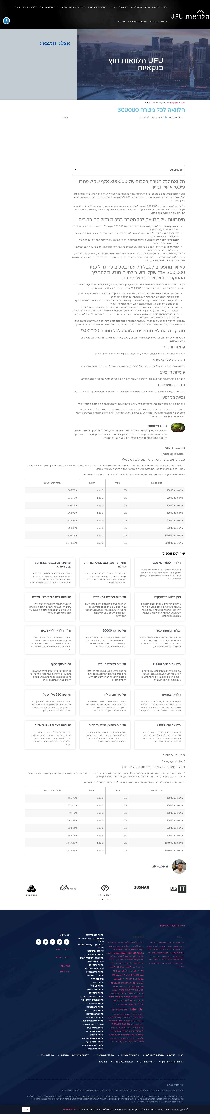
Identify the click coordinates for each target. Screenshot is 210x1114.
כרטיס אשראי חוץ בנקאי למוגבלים (125, 1042)
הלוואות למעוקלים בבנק (94, 1031)
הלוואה (127, 942)
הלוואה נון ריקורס (97, 1035)
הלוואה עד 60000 (169, 725)
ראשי (164, 7)
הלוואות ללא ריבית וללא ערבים (51, 597)
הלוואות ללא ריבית (177, 960)
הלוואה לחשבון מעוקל (95, 1042)
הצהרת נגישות (63, 949)
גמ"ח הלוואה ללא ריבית (56, 630)
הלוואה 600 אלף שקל (167, 563)
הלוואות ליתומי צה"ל (96, 1003)
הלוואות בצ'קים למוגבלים (109, 597)
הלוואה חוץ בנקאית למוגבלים (129, 956)
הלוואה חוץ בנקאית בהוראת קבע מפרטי (161, 949)
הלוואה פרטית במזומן (95, 1007)
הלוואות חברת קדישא (95, 1014)
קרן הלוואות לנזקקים (167, 597)
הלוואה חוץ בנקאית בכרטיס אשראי (119, 953)
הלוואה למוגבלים (130, 963)
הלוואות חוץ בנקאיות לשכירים (120, 1021)
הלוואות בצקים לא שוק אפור (53, 725)
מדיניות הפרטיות (71, 1109)
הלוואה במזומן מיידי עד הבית (107, 725)
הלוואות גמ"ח (48, 7)
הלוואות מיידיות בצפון (95, 1028)
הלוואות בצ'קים (160, 21)
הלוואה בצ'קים (117, 942)
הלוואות (63, 7)
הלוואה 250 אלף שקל (57, 694)
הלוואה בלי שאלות (156, 943)
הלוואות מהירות (114, 1035)
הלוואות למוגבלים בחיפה (94, 1010)
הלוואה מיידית (124, 966)
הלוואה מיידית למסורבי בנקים (123, 997)
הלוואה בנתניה (171, 694)
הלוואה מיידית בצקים (123, 986)
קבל (26, 1109)
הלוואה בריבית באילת (112, 664)
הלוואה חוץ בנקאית (166, 946)
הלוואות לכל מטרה (138, 21)
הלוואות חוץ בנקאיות (125, 1017)
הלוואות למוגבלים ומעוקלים (131, 1027)
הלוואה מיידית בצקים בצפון (93, 1021)
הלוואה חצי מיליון (115, 694)
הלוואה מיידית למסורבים (132, 1000)
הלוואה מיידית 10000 (167, 664)
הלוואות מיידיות (137, 1038)
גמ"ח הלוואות (179, 943)
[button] (76, 170)
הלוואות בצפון (139, 1018)
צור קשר (121, 21)
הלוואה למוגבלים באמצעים (93, 1045)
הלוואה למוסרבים (98, 7)
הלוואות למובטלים (137, 1024)
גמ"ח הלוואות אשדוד (167, 630)
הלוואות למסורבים (120, 7)
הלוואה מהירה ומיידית (95, 1017)
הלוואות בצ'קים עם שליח (121, 1014)
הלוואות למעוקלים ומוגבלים (93, 1038)
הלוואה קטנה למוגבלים (121, 1004)
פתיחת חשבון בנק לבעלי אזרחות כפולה (170, 963)
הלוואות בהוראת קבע (27, 7)
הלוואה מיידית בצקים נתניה (131, 990)
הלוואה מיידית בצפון (96, 1049)
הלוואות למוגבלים (141, 7)
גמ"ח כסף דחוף (61, 664)
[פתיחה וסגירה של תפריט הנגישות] (6, 20)
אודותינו (155, 7)
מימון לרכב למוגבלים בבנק (93, 1024)
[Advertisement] (38, 69)
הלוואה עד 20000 (114, 630)
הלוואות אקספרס (77, 7)
